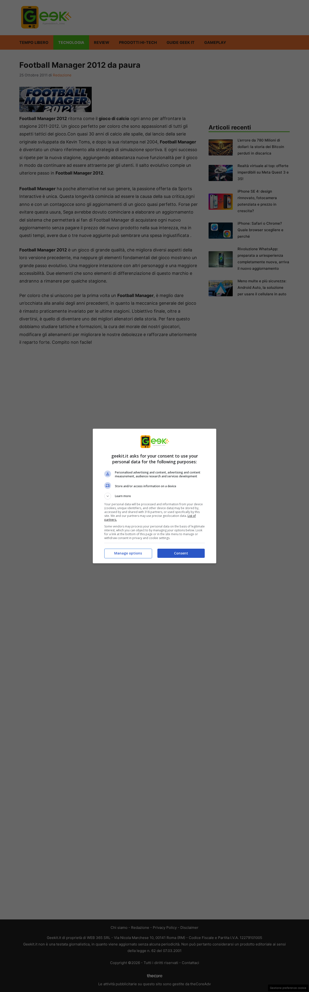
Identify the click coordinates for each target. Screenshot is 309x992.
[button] (154, 496)
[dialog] (154, 496)
